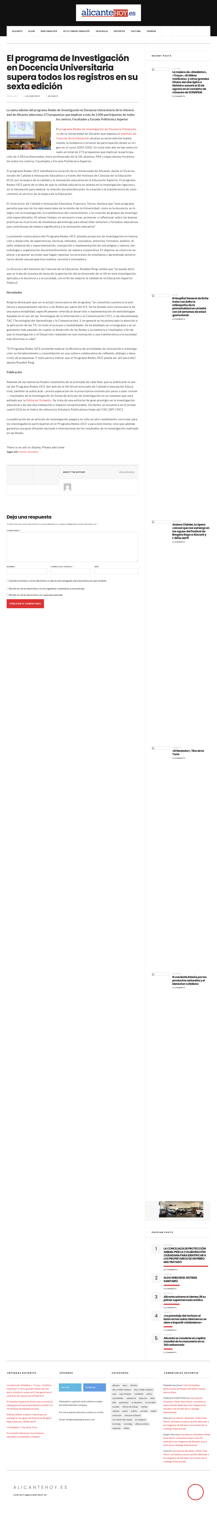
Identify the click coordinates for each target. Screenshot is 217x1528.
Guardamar (124, 1402)
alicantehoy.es (40, 1487)
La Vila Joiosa (137, 1402)
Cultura (136, 31)
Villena (126, 1428)
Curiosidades (117, 1398)
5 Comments (170, 1330)
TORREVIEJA (128, 1424)
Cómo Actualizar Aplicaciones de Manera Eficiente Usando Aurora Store (184, 1389)
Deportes (119, 31)
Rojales (153, 1411)
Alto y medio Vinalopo (121, 1389)
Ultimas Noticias (142, 1424)
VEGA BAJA (102, 31)
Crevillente (138, 1394)
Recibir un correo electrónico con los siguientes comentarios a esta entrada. (47, 588)
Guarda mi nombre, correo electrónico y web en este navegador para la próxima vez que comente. (58, 580)
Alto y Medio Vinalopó (76, 31)
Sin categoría (140, 1419)
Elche (31, 31)
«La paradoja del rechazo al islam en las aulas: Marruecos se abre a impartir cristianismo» (185, 1319)
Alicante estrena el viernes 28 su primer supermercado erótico (185, 1298)
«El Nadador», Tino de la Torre (188, 752)
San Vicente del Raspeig (122, 1419)
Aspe (114, 1394)
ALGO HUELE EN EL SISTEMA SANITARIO (180, 1279)
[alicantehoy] (108, 12)
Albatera (116, 1385)
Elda (114, 1402)
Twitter (65, 1387)
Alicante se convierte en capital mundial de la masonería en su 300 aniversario (184, 1342)
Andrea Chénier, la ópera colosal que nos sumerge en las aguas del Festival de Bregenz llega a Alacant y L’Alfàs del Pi (190, 531)
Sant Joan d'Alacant (132, 1415)
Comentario (14, 530)
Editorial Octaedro (39, 400)
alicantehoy (33, 96)
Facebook (90, 1387)
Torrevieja (116, 1424)
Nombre (11, 566)
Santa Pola (116, 1415)
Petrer (125, 1411)
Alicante (17, 31)
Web (96, 566)
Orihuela (115, 1411)
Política (134, 1411)
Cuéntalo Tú (131, 1398)
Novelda (115, 1407)
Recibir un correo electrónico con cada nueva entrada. (36, 594)
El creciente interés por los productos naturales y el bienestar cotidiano (189, 981)
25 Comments (171, 1270)
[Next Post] (46, 475)
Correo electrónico (62, 566)
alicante (22, 451)
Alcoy (125, 1385)
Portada (168, 1245)
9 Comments (170, 1289)
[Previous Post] (20, 475)
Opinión (151, 31)
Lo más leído (150, 1402)
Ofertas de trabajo (130, 1407)
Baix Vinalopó (49, 31)
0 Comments (178, 96)
